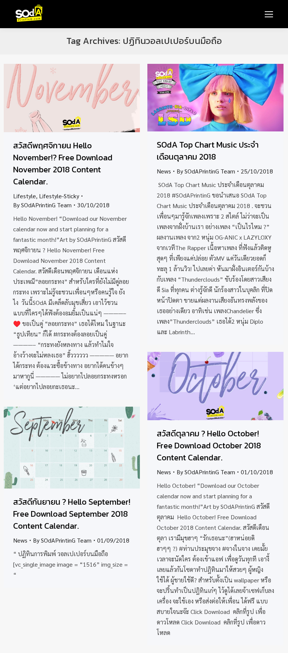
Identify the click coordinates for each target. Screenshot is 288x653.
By (42, 205)
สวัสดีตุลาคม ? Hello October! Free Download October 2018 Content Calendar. (209, 445)
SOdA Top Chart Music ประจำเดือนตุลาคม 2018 (208, 151)
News (164, 171)
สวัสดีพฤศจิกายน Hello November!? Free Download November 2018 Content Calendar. (62, 163)
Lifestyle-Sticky (59, 196)
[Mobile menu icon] (269, 14)
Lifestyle (24, 196)
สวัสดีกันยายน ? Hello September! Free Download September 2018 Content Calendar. (71, 514)
